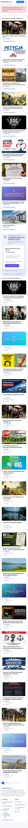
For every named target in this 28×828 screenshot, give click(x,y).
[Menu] (26, 2)
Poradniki (4, 799)
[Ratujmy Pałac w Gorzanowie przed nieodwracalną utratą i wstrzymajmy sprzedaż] (14, 79)
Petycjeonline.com (6, 1)
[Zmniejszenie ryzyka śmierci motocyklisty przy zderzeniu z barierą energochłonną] (14, 127)
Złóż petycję (20, 1)
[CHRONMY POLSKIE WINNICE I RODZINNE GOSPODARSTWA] (14, 174)
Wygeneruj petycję (13, 265)
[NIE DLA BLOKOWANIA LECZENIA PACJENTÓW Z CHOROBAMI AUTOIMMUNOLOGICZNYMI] (14, 150)
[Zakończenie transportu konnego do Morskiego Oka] (14, 32)
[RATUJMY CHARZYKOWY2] (14, 220)
